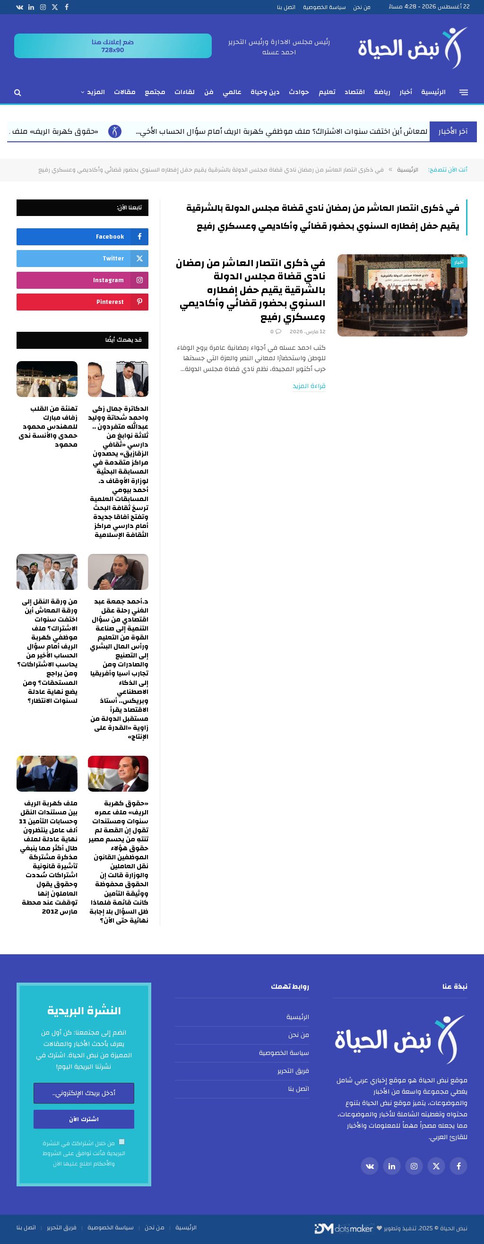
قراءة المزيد (309, 386)
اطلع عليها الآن (72, 1163)
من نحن (362, 7)
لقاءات (184, 92)
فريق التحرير (293, 1071)
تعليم (327, 92)
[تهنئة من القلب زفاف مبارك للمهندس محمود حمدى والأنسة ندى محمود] (47, 379)
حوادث (299, 92)
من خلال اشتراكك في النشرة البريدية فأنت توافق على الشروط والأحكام (84, 1153)
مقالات (125, 92)
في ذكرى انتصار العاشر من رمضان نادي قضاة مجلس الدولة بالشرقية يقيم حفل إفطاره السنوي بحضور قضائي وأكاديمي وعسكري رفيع (251, 290)
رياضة (382, 92)
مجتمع (155, 92)
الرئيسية (433, 92)
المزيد (96, 92)
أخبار (405, 92)
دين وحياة (265, 92)
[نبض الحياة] (413, 47)
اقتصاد (355, 92)
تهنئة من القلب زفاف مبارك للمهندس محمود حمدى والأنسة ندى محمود (48, 427)
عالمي (232, 92)
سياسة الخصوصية (324, 7)
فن (209, 92)
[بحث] (18, 92)
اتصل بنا (286, 7)
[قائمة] (463, 92)
